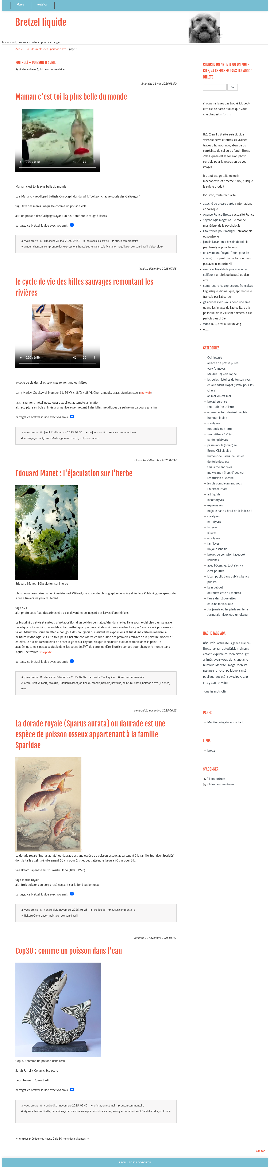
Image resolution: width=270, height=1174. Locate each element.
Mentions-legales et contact (225, 722)
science (164, 683)
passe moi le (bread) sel (222, 445)
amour (28, 246)
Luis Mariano (108, 246)
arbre (27, 683)
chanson (38, 246)
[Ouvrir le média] (46, 578)
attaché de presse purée (218, 203)
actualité (223, 643)
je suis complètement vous (224, 483)
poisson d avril (58, 49)
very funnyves (216, 368)
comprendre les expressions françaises (67, 246)
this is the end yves (219, 467)
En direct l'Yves (217, 489)
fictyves (212, 527)
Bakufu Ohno (32, 915)
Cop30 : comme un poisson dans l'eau (68, 951)
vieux (160, 246)
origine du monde (89, 683)
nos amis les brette (97, 241)
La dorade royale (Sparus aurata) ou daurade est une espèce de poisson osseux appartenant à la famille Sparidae (90, 734)
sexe (23, 688)
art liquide (99, 910)
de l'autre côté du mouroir (224, 593)
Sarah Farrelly (150, 1111)
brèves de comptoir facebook (226, 554)
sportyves (213, 423)
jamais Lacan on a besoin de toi (223, 241)
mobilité (242, 665)
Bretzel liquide (40, 22)
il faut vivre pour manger (219, 231)
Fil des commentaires (53, 69)
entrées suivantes (75, 1138)
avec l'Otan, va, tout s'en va (225, 565)
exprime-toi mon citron (228, 654)
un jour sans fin (97, 432)
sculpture (84, 438)
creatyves (213, 516)
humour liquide (217, 417)
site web (145, 392)
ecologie (29, 438)
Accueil (19, 49)
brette (211, 750)
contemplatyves (217, 439)
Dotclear (144, 1162)
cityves (211, 532)
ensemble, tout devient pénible (227, 412)
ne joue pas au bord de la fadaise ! (229, 511)
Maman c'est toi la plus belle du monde (71, 96)
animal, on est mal (104, 1105)
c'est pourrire (215, 571)
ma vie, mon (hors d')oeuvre (225, 472)
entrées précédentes (31, 1138)
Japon (44, 915)
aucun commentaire (126, 241)
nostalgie (208, 671)
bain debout (215, 587)
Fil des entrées (27, 69)
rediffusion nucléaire (220, 478)
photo (137, 683)
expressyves (215, 505)
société (220, 676)
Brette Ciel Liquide (104, 677)
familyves (213, 543)
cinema (244, 648)
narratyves (214, 521)
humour (208, 665)
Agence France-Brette (37, 1111)
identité (220, 665)
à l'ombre (225, 114)
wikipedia (45, 651)
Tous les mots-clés (37, 49)
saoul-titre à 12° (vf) (220, 434)
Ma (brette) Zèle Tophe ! (222, 374)
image (231, 665)
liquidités (213, 560)
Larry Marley (52, 438)
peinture (128, 683)
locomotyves (215, 500)
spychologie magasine (217, 220)
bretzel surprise (217, 401)
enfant (95, 246)
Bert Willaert (39, 683)
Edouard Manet (69, 683)
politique (232, 670)
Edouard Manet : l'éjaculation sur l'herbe (73, 473)
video (152, 246)
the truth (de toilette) (221, 406)
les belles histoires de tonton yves (229, 379)
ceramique (58, 1111)
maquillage (123, 246)
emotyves (213, 538)
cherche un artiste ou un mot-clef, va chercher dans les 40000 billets (227, 70)
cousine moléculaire (220, 604)
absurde (209, 643)
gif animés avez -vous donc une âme (226, 302)
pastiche (116, 683)
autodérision (230, 648)
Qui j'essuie (214, 357)
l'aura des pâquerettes (221, 598)
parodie (105, 683)
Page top (260, 1151)
